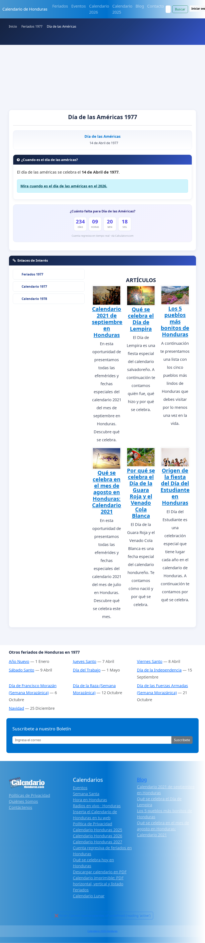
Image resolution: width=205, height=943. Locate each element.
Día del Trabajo (86, 670)
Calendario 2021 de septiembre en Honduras (107, 321)
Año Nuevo (19, 661)
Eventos (78, 6)
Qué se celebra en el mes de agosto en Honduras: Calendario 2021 (106, 492)
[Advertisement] (102, 75)
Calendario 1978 (34, 299)
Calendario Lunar (89, 896)
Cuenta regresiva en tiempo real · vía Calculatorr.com (103, 235)
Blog (140, 6)
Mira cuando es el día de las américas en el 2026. (63, 186)
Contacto (155, 6)
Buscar (180, 9)
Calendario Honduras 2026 (97, 835)
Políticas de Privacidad (29, 795)
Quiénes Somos (23, 801)
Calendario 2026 (99, 9)
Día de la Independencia (159, 670)
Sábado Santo (21, 670)
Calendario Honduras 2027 (97, 841)
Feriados (60, 6)
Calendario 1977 (34, 286)
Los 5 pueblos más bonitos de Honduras (175, 321)
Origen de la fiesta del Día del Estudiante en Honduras (175, 487)
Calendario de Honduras (24, 9)
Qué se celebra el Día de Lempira (141, 319)
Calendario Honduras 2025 (97, 829)
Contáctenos (20, 807)
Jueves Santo (84, 661)
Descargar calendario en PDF (100, 872)
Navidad (16, 708)
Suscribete (182, 740)
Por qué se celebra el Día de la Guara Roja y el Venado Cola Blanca (141, 493)
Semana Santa (86, 793)
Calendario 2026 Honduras (102, 931)
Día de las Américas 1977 (102, 117)
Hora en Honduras (90, 799)
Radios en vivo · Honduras (97, 805)
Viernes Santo (149, 661)
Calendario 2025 (122, 9)
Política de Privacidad (92, 823)
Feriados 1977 (32, 274)
